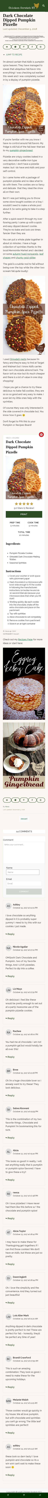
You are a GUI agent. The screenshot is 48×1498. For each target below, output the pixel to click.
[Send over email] (7, 46)
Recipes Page (25, 639)
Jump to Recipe (14, 54)
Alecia (7, 806)
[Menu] (4, 6)
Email (9, 879)
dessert (24, 819)
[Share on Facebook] (32, 46)
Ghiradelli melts (18, 359)
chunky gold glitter (25, 257)
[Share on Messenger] (15, 46)
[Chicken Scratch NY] (23, 6)
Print (24, 514)
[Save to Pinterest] (24, 46)
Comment (8, 840)
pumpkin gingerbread (21, 150)
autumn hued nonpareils (25, 254)
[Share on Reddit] (40, 1495)
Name (9, 867)
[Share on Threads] (41, 46)
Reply (11, 934)
